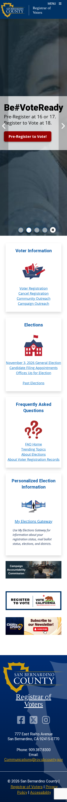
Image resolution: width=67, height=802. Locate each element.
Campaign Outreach (33, 303)
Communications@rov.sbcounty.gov (33, 759)
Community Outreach (33, 298)
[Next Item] (63, 126)
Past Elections (33, 383)
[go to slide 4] (45, 230)
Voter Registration (34, 288)
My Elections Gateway (33, 521)
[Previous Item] (4, 126)
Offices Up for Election (33, 373)
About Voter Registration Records (34, 459)
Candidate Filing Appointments (33, 368)
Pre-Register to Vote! (28, 136)
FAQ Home (33, 444)
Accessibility (40, 792)
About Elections (33, 454)
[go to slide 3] (37, 230)
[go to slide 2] (29, 230)
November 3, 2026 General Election (33, 362)
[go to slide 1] (21, 230)
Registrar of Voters (27, 787)
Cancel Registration (33, 293)
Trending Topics (33, 449)
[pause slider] (53, 230)
